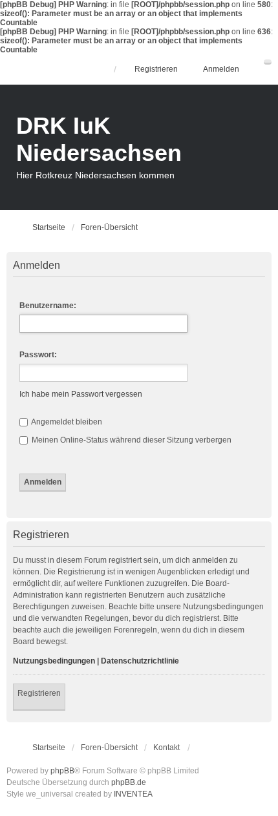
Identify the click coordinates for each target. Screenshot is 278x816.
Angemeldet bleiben (66, 421)
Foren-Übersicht (109, 747)
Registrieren (39, 693)
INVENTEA (133, 794)
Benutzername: (47, 305)
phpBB (62, 770)
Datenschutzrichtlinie (140, 660)
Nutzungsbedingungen (54, 660)
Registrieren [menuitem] (156, 69)
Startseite (48, 747)
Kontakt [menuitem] (166, 747)
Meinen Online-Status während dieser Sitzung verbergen (130, 440)
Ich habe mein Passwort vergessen (80, 394)
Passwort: (38, 354)
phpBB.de (128, 782)
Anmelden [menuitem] (221, 69)
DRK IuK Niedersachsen (99, 139)
